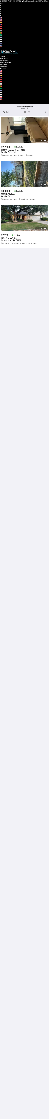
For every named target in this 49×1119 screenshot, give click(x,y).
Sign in (7, 48)
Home (2, 56)
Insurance (3, 64)
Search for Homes (6, 62)
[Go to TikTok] (0, 13)
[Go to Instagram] (0, 7)
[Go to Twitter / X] (0, 9)
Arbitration (3, 69)
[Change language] (2, 18)
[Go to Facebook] (0, 5)
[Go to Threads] (0, 15)
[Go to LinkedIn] (0, 11)
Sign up (2, 48)
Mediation (3, 66)
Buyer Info (3, 60)
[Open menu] (0, 103)
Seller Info (3, 58)
